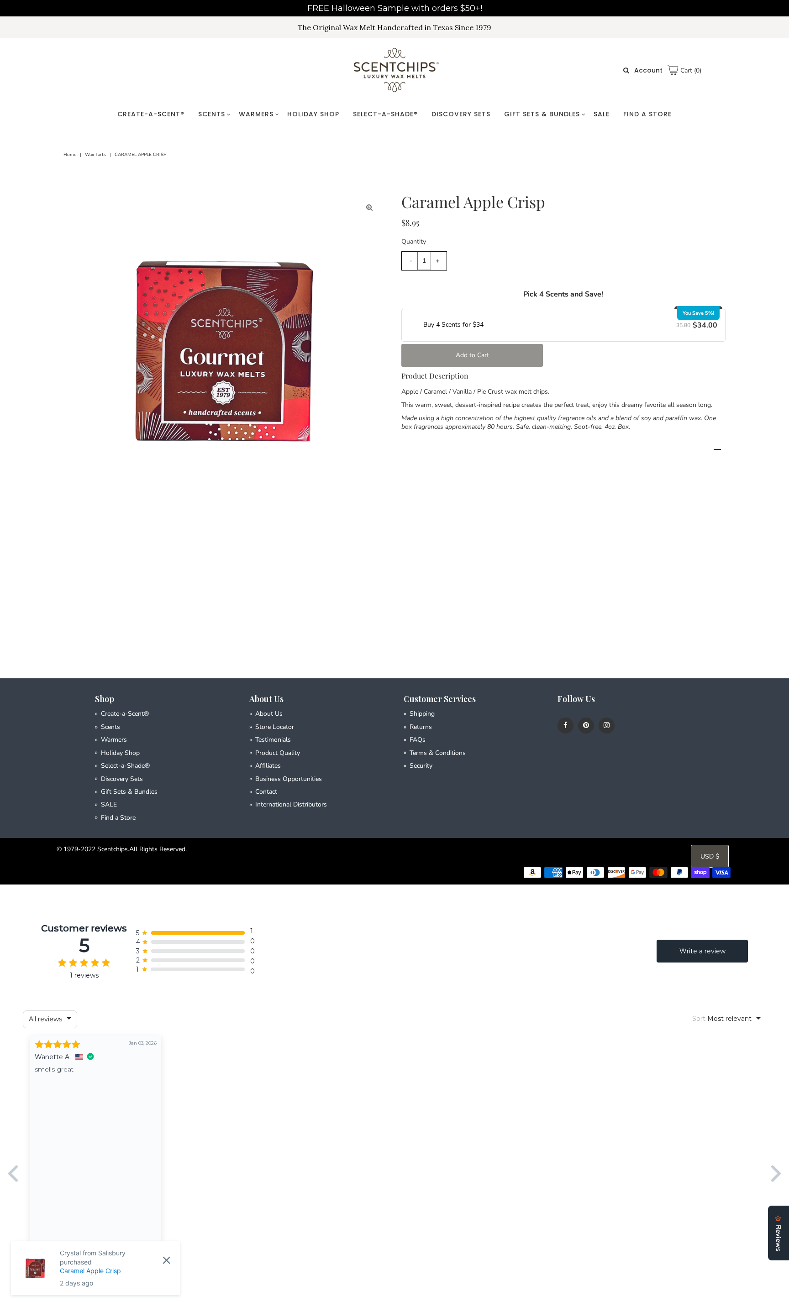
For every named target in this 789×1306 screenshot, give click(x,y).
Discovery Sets (460, 114)
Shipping (422, 713)
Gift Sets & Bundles (542, 114)
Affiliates (268, 765)
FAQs (418, 739)
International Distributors (291, 804)
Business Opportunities (288, 779)
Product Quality (277, 753)
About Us (269, 713)
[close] (166, 1260)
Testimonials (273, 739)
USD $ (709, 856)
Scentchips (112, 849)
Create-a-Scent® (150, 114)
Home (69, 154)
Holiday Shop (313, 114)
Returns (421, 727)
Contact (266, 791)
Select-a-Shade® (385, 114)
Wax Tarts (95, 154)
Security (421, 765)
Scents (211, 114)
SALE (602, 114)
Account (648, 70)
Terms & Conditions (438, 753)
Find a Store (647, 114)
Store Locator (274, 727)
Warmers (256, 114)
